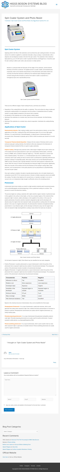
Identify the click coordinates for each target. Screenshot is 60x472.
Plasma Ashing (11, 442)
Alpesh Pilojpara (7, 447)
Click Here (5, 457)
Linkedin (38, 465)
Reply (54, 362)
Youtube (33, 465)
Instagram (26, 465)
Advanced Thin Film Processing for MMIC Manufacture (25, 439)
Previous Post (6, 334)
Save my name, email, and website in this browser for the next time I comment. (26, 405)
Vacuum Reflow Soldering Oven (23, 444)
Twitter (21, 465)
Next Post (55, 334)
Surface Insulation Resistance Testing (21, 449)
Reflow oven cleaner (8, 444)
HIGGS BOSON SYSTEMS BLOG (28, 3)
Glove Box (15, 447)
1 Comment (7, 20)
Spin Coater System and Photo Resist (20, 20)
